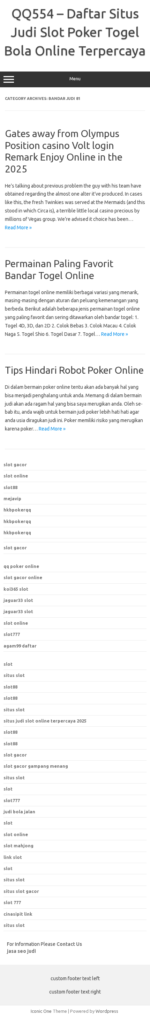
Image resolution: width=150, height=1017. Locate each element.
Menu (75, 78)
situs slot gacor (21, 891)
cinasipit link (17, 913)
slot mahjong (18, 845)
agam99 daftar (20, 645)
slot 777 (12, 902)
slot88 (10, 487)
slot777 (11, 634)
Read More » (18, 227)
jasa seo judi (21, 951)
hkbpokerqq (17, 509)
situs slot (14, 675)
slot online (15, 475)
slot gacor (15, 464)
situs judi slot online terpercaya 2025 (45, 720)
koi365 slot (15, 589)
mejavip (12, 498)
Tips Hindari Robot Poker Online (74, 370)
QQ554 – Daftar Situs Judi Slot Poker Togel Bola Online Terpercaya (75, 32)
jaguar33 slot (18, 600)
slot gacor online (22, 577)
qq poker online (21, 566)
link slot (12, 857)
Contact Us (69, 944)
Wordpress (107, 1011)
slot (8, 664)
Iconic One (41, 1011)
